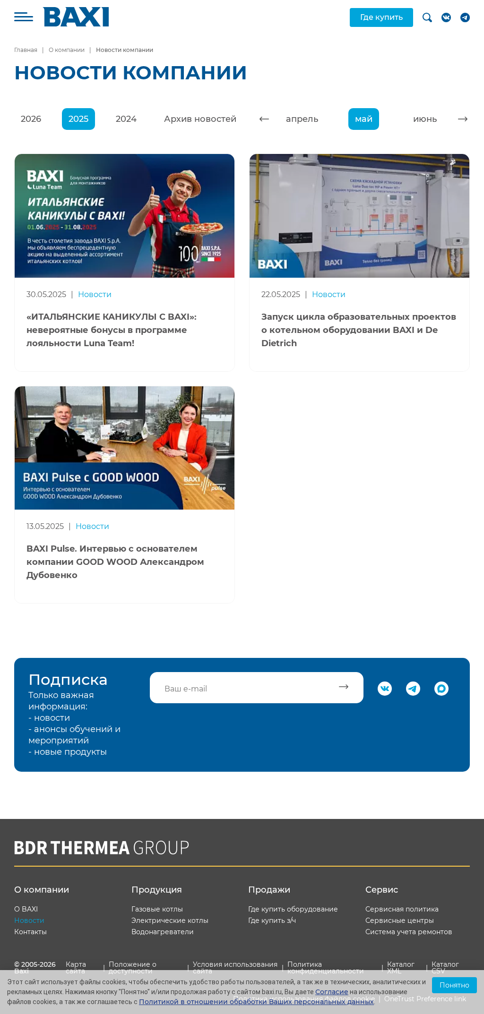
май (363, 119)
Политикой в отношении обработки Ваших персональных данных (256, 1001)
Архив (200, 119)
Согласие (331, 992)
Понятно (454, 985)
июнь (425, 119)
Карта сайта (76, 967)
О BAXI (26, 909)
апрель (302, 119)
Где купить (381, 17)
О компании (67, 49)
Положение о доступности (132, 967)
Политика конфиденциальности (325, 967)
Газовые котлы (157, 909)
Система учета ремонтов (408, 932)
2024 (126, 119)
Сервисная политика (402, 909)
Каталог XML (401, 967)
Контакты (30, 932)
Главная (25, 49)
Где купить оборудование (293, 909)
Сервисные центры (399, 920)
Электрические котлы (169, 920)
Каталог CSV (445, 967)
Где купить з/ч (272, 920)
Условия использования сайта (235, 967)
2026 (31, 119)
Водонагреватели (162, 932)
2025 (78, 119)
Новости (29, 920)
